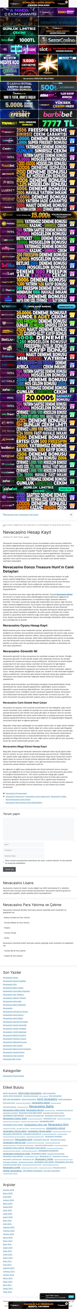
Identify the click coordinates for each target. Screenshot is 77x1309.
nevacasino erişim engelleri (64, 1118)
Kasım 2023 (8, 1258)
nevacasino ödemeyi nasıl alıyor (51, 1164)
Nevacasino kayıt (23, 1139)
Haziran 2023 (8, 1275)
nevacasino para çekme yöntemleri (12, 1151)
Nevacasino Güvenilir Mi (12, 1134)
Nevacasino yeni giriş (64, 1162)
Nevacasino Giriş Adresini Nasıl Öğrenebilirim (24, 803)
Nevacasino (7, 1008)
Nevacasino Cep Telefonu (13, 995)
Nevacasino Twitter (58, 797)
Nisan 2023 (7, 1282)
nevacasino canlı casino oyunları (53, 1113)
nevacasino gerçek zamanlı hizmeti (29, 1121)
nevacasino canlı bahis (10, 1113)
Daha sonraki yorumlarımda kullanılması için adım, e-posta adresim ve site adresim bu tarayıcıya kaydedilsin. (38, 862)
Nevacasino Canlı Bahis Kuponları (16, 991)
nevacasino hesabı (62, 1134)
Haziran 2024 (8, 1234)
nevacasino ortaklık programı (44, 1145)
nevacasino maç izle (41, 1140)
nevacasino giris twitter (13, 1125)
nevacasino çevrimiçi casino (12, 1164)
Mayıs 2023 (7, 1278)
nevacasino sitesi (38, 1153)
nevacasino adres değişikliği (23, 1103)
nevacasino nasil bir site (14, 1142)
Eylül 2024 (7, 1224)
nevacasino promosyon (48, 1150)
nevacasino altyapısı (9, 1107)
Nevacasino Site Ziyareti (13, 1046)
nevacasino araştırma (22, 1107)
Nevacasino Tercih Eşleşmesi (14, 1032)
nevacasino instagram (53, 1136)
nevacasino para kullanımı (61, 1145)
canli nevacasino (49, 1093)
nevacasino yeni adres (25, 1162)
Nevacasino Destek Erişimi (13, 1052)
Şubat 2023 (8, 1289)
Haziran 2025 (8, 1200)
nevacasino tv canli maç (60, 1156)
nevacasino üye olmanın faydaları (29, 1167)
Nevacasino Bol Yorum (12, 1059)
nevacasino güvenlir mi (32, 1134)
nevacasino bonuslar (50, 1110)
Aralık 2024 (7, 1214)
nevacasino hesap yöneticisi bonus (35, 1136)
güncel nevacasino (29, 1099)
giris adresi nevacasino (30, 1096)
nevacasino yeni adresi (44, 1162)
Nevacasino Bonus (35, 1110)
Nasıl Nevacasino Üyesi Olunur (18, 800)
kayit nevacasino (47, 1099)
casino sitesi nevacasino (12, 1096)
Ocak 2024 (7, 1251)
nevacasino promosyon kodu (16, 1153)
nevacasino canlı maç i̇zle (55, 1115)
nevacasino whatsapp (10, 1162)
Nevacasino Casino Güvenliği (14, 1025)
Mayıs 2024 (7, 1238)
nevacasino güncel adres (15, 1131)
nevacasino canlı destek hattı (34, 1115)
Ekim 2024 (7, 1221)
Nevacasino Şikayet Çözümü (14, 1035)
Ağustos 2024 (8, 1227)
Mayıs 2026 (7, 1193)
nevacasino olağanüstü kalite (52, 1142)
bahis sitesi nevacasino (30, 1093)
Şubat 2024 (8, 1248)
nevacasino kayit (8, 1139)
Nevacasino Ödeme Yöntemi (14, 998)
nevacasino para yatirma (13, 1148)
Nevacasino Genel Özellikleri (14, 981)
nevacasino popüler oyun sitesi (29, 1151)
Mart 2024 (7, 1244)
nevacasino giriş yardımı (23, 1128)
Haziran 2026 (8, 1190)
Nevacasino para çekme (35, 1148)
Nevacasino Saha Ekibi (12, 1001)
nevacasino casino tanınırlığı (35, 1118)
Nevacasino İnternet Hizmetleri (15, 1022)
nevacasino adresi (41, 1102)
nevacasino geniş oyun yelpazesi (11, 1121)
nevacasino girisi (47, 1121)
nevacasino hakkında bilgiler (49, 1134)
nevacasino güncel (55, 1128)
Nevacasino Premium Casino (14, 1039)
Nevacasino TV (46, 1156)
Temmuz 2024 (9, 1231)
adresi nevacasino (10, 1093)
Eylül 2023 (7, 1265)
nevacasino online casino (9, 1145)
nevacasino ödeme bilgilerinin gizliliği (32, 1164)
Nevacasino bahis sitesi (14, 1110)
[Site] (38, 132)
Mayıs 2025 (7, 1204)
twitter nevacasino (12, 1170)
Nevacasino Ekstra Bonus (13, 1015)
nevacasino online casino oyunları (25, 1145)
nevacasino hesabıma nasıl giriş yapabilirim (14, 1136)
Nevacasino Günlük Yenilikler (14, 1029)
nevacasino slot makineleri (55, 1154)
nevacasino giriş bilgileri (9, 1128)
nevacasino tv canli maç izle (12, 1159)
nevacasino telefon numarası (31, 1156)
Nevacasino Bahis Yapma (13, 988)
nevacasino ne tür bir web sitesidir (35, 1142)
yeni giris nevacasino (52, 1171)
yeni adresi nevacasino (33, 1171)
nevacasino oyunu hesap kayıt (38, 797)
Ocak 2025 (7, 1210)
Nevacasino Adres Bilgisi (13, 1018)
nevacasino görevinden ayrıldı (37, 1128)
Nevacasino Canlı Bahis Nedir (30, 1113)
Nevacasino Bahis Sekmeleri (14, 1005)
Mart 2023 (7, 1285)
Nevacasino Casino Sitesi (15, 1118)
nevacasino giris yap (35, 1124)
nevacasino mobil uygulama (10, 1173)
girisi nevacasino (43, 1096)
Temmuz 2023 (9, 1272)
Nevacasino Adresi (10, 978)
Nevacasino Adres (9, 1103)
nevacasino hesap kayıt (15, 797)
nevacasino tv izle (28, 1159)
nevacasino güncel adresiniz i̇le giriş (62, 1131)
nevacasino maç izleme (57, 1139)
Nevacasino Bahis (41, 1106)
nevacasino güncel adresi (40, 1131)
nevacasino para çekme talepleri (55, 1148)
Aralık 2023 (7, 1255)
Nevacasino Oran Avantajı (13, 1056)
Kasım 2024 (8, 1217)
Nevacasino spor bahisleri (13, 1156)
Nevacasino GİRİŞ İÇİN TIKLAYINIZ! (38, 79)
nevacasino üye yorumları (45, 1167)
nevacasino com (49, 1118)
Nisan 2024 (7, 1241)
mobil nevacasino (65, 1099)
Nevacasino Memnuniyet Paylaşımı (17, 1049)
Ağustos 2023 (8, 1268)
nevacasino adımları (56, 1103)
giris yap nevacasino (12, 1099)
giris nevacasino (55, 1096)
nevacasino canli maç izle (64, 1110)
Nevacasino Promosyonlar (16, 793)
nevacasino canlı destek (13, 1115)
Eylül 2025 (7, 1197)
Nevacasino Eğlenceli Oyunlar (15, 1042)
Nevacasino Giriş (10, 984)
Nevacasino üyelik (11, 1167)
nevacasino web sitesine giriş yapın (63, 1159)
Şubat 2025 (7, 1207)
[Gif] (38, 215)
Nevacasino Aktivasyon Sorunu (15, 1012)
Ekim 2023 (7, 1261)
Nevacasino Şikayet (59, 1167)
